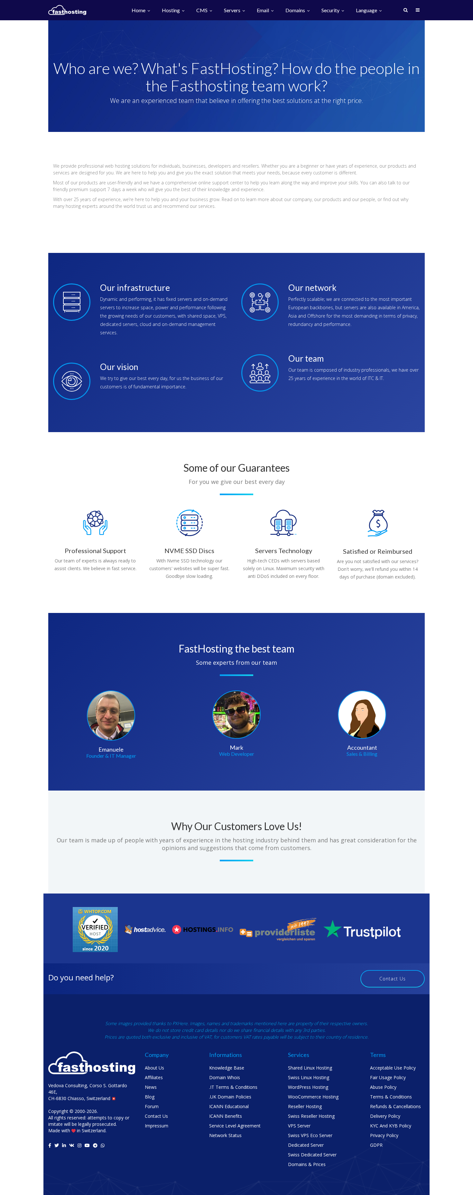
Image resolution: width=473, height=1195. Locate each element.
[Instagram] (79, 1145)
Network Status (225, 1135)
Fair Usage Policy (388, 1077)
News (151, 1087)
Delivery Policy (385, 1116)
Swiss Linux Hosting (308, 1077)
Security (330, 10)
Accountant (362, 747)
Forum (152, 1106)
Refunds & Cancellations (395, 1106)
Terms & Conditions (391, 1097)
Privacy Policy (384, 1135)
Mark (236, 747)
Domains (295, 10)
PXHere (180, 1023)
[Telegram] (95, 1145)
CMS (202, 10)
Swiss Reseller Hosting (311, 1116)
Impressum (156, 1126)
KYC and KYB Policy (390, 1126)
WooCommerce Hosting (313, 1097)
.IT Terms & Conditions (233, 1087)
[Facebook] (49, 1145)
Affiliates (154, 1077)
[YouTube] (87, 1145)
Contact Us (392, 979)
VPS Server (299, 1126)
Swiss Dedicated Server (312, 1155)
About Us (154, 1068)
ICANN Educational (229, 1106)
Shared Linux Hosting (310, 1068)
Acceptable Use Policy (393, 1068)
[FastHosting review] (95, 929)
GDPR (376, 1145)
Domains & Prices (307, 1164)
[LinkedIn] (64, 1145)
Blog (149, 1097)
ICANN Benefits (225, 1116)
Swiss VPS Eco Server (310, 1135)
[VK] (71, 1145)
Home (139, 10)
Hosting (171, 10)
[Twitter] (56, 1145)
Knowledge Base (226, 1068)
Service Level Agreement (235, 1126)
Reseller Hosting (305, 1106)
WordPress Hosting (308, 1087)
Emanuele (111, 749)
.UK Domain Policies (230, 1097)
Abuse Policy (383, 1087)
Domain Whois (224, 1077)
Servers (232, 10)
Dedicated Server (306, 1145)
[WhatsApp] (103, 1145)
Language (367, 10)
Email (263, 10)
